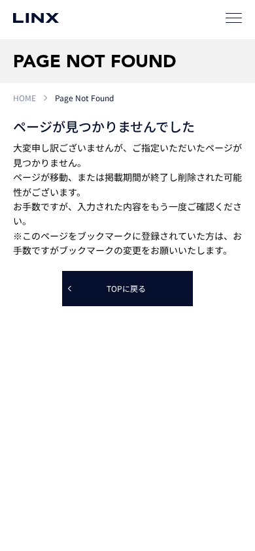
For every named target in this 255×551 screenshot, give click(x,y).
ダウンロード (213, 363)
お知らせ (34, 337)
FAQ (92, 391)
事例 (108, 337)
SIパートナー (213, 310)
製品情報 (115, 310)
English (223, 446)
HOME (24, 97)
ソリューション (126, 363)
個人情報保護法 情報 (82, 484)
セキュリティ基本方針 (169, 484)
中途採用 (161, 446)
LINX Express (40, 363)
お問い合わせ (151, 391)
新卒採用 (98, 446)
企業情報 (34, 446)
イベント (206, 337)
